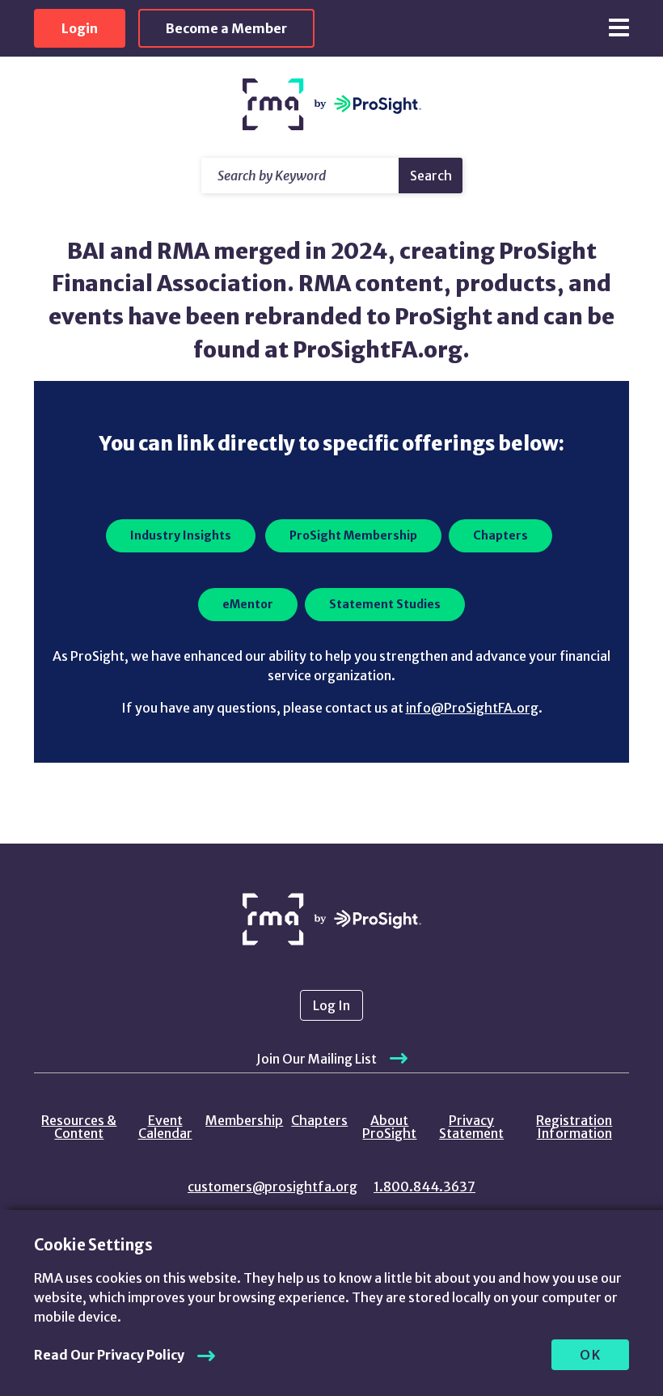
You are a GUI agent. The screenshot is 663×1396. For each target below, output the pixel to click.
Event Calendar (165, 1126)
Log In (331, 1005)
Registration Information (574, 1126)
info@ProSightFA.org (472, 708)
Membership (244, 1120)
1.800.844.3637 (424, 1186)
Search (431, 175)
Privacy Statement (471, 1126)
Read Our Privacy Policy (109, 1355)
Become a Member (226, 28)
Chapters (319, 1120)
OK (591, 1355)
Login (79, 28)
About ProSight (389, 1126)
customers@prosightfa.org (272, 1186)
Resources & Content (78, 1126)
